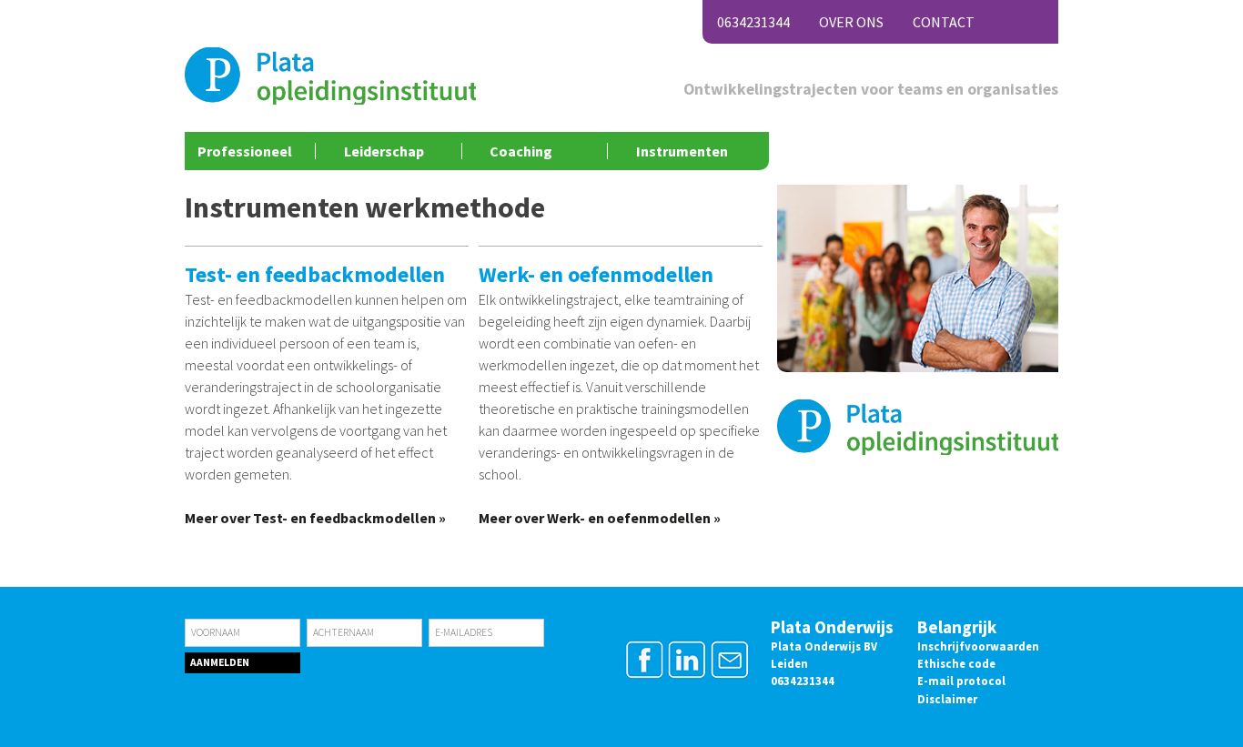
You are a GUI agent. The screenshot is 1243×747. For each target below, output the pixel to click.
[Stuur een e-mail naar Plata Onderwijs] (730, 675)
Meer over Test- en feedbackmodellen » (315, 518)
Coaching (521, 151)
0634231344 (753, 22)
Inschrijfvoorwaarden (978, 646)
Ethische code (956, 663)
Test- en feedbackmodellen (315, 274)
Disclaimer (947, 698)
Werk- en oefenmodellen (596, 274)
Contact (944, 22)
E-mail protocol (961, 680)
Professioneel (244, 151)
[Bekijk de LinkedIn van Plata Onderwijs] (688, 675)
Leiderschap (384, 151)
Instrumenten (682, 151)
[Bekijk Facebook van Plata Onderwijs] (645, 675)
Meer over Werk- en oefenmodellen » (600, 518)
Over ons (851, 22)
